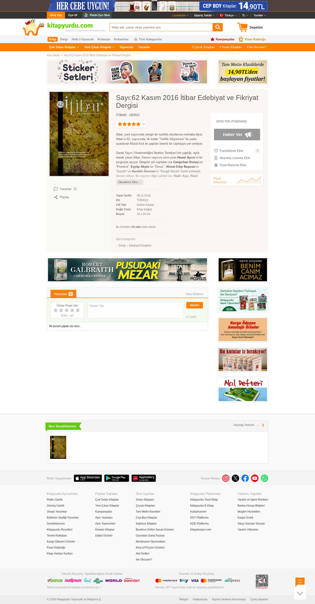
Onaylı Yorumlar (57, 511)
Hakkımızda (200, 599)
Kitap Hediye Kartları (60, 553)
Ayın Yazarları (104, 517)
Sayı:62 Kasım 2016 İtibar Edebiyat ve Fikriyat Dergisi (97, 55)
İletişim (183, 599)
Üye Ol (72, 15)
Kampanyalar (225, 39)
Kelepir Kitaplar (105, 529)
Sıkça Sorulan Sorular (251, 523)
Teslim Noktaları (57, 535)
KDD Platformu (199, 523)
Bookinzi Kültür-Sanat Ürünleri (155, 529)
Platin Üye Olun (100, 15)
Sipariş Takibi (202, 15)
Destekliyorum (56, 523)
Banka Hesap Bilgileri (251, 505)
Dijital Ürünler (104, 535)
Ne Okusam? (257, 47)
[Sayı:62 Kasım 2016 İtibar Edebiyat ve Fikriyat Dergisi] (58, 447)
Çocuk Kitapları (204, 47)
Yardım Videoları (248, 529)
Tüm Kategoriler (150, 39)
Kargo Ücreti (245, 517)
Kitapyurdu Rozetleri (59, 529)
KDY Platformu (199, 517)
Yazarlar (144, 47)
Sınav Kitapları (232, 47)
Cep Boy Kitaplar (146, 517)
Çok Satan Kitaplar (62, 47)
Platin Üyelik (54, 499)
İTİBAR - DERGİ (128, 115)
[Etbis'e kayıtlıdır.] (262, 581)
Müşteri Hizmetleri (249, 511)
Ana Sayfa (53, 55)
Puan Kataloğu (255, 39)
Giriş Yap (56, 15)
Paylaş (64, 197)
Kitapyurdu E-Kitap (202, 505)
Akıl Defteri (142, 553)
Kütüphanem (198, 511)
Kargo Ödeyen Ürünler (61, 541)
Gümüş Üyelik (55, 505)
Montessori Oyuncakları (150, 541)
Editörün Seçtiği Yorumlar (63, 517)
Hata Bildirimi (194, 294)
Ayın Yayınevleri (105, 523)
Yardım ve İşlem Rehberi (253, 499)
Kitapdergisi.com (200, 529)
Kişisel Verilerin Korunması (229, 599)
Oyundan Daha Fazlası (150, 535)
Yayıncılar (126, 47)
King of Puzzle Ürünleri (150, 547)
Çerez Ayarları (259, 599)
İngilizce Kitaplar (146, 523)
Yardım (258, 15)
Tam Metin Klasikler (148, 511)
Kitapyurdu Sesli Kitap (204, 499)
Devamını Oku (128, 182)
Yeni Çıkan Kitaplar (97, 47)
